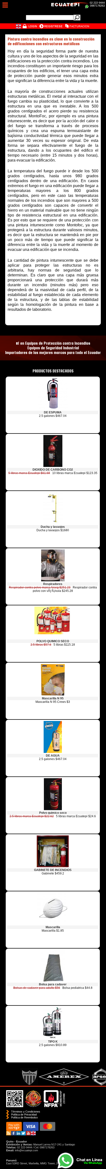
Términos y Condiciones (25, 1111)
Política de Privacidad (24, 1114)
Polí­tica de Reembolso (24, 1117)
